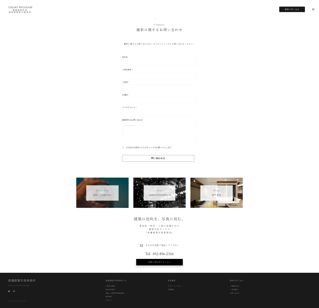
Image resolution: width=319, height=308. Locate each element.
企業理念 (171, 289)
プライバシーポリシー (175, 285)
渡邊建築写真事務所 (22, 280)
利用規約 (130, 147)
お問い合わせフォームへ (159, 262)
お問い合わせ (234, 293)
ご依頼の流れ (234, 285)
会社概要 (171, 281)
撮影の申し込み (292, 9)
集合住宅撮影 (110, 289)
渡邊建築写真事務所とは (116, 281)
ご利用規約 (234, 289)
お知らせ (109, 300)
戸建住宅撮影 (110, 285)
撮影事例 (109, 296)
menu (313, 9)
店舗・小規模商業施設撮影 (115, 293)
